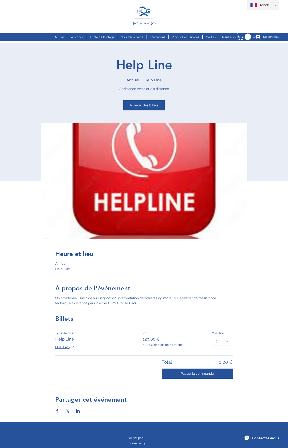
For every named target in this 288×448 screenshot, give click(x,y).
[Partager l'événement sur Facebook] (57, 411)
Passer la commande (197, 374)
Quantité (217, 333)
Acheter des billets (144, 105)
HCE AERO (144, 23)
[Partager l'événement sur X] (68, 411)
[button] (245, 37)
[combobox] (222, 341)
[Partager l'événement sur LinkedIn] (78, 411)
